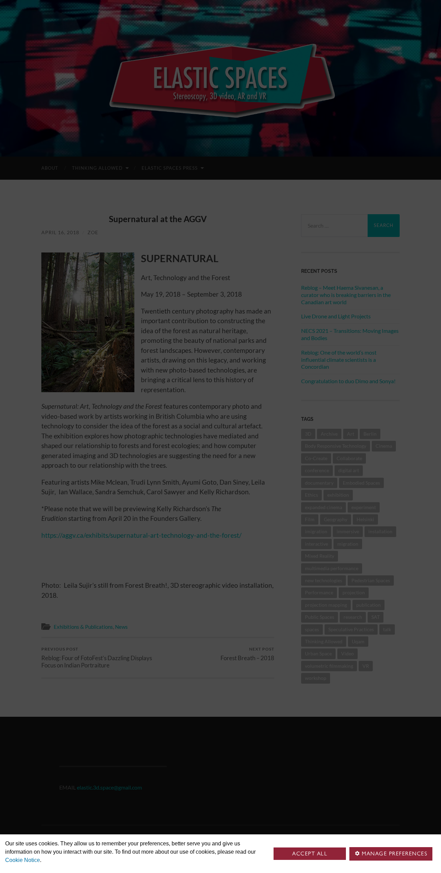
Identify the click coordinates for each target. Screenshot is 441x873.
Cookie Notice (22, 860)
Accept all (309, 853)
